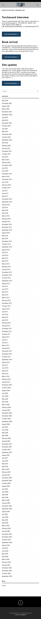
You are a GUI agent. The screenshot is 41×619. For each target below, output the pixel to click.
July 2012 (5, 311)
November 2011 (7, 331)
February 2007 (6, 472)
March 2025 (5, 109)
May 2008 (5, 433)
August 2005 (6, 511)
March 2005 (5, 525)
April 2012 (5, 320)
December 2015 (7, 224)
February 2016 (6, 219)
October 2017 (6, 188)
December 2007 (7, 444)
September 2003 (7, 576)
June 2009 (5, 396)
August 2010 (6, 362)
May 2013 (5, 292)
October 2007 (6, 449)
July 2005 (5, 514)
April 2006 (5, 497)
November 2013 (7, 275)
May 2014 (5, 258)
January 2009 (6, 410)
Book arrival (10, 42)
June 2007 (5, 461)
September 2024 (7, 114)
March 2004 (5, 559)
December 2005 (7, 506)
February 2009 (6, 407)
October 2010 (6, 357)
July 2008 (5, 427)
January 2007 (6, 475)
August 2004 (6, 545)
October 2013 (6, 278)
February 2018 (6, 185)
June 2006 (5, 492)
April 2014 (5, 261)
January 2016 (6, 221)
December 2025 (7, 103)
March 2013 (5, 297)
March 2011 (5, 345)
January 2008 (6, 441)
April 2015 (5, 238)
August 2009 (6, 390)
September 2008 (7, 421)
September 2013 (7, 281)
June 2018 (5, 182)
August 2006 (6, 486)
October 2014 (6, 244)
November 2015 (7, 227)
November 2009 (7, 385)
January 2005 (6, 531)
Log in (4, 585)
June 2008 (5, 430)
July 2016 (5, 207)
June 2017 (5, 193)
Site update (9, 65)
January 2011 (6, 348)
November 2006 (7, 480)
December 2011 (7, 328)
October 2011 (6, 334)
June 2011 (5, 342)
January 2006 (6, 503)
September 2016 (7, 202)
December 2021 (7, 151)
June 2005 (5, 517)
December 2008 (7, 413)
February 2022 (6, 145)
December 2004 (7, 534)
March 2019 (5, 176)
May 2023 (5, 131)
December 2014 (7, 241)
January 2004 (6, 565)
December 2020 (7, 165)
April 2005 (5, 523)
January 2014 (6, 269)
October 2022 (6, 137)
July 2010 (5, 365)
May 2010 (5, 371)
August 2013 (6, 283)
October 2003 (6, 573)
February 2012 (6, 323)
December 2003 (7, 568)
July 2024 (5, 117)
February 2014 (6, 266)
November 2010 (7, 354)
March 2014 (5, 264)
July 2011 (5, 340)
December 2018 (7, 179)
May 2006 (5, 494)
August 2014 (6, 250)
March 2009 (5, 404)
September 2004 (7, 542)
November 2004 (7, 537)
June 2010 (5, 368)
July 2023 (5, 129)
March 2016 (5, 216)
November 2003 (7, 570)
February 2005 (6, 528)
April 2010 (5, 373)
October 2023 (6, 126)
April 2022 (5, 143)
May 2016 (5, 210)
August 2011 (6, 337)
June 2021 (5, 157)
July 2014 (5, 252)
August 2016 (6, 205)
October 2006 (6, 483)
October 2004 (6, 539)
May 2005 (5, 520)
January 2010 (6, 382)
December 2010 (7, 351)
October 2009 (6, 387)
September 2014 (7, 247)
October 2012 (6, 306)
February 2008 (6, 438)
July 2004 (5, 548)
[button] (3, 5)
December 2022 (7, 134)
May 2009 (5, 399)
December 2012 (7, 303)
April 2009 (5, 402)
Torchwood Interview (15, 17)
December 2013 (7, 272)
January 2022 (6, 148)
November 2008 (7, 416)
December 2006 (7, 478)
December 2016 (7, 199)
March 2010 (5, 376)
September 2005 (7, 509)
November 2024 (7, 112)
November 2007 (7, 447)
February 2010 (6, 379)
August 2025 (6, 106)
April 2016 (5, 213)
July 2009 (5, 393)
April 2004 (5, 556)
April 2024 (5, 120)
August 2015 (6, 233)
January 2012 (6, 326)
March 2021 (5, 159)
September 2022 (7, 140)
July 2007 (5, 458)
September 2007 (7, 452)
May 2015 (5, 235)
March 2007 (5, 469)
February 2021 (6, 162)
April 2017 (5, 196)
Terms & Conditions (20, 614)
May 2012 (5, 317)
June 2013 (5, 289)
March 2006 (5, 500)
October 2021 (6, 154)
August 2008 (6, 424)
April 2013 (5, 295)
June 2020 (5, 171)
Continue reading (10, 34)
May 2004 (5, 554)
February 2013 (6, 300)
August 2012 (6, 309)
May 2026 (5, 100)
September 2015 (7, 230)
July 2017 (5, 190)
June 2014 (5, 255)
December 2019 (7, 174)
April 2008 (5, 435)
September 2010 (7, 359)
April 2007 (5, 466)
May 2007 (5, 463)
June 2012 (5, 314)
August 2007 (6, 455)
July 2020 (5, 168)
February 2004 (6, 562)
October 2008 (6, 418)
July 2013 (5, 286)
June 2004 (5, 551)
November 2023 (7, 123)
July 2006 (5, 489)
